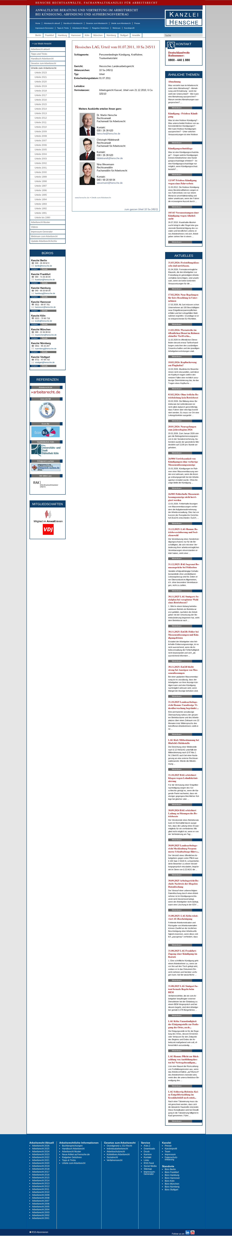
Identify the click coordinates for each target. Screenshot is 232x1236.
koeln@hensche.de (43, 321)
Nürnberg (111, 35)
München (98, 35)
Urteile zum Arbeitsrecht (121, 23)
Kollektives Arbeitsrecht (118, 1154)
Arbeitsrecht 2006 (40, 1203)
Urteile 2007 (41, 140)
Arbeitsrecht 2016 (40, 1174)
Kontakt (147, 1157)
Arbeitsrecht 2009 (40, 1195)
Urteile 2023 (41, 72)
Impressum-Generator (44, 28)
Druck (147, 1151)
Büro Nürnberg (172, 1186)
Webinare (117, 28)
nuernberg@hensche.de (45, 349)
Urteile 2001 (41, 168)
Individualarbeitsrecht (117, 1148)
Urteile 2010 (41, 127)
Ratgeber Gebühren (100, 28)
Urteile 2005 (41, 149)
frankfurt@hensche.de (45, 279)
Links (146, 1160)
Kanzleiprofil (129, 28)
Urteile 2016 (41, 100)
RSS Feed (149, 1163)
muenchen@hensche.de (46, 335)
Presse (137, 23)
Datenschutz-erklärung (171, 1158)
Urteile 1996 (41, 190)
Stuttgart (124, 35)
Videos (34, 227)
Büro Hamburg (172, 1175)
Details (44, 269)
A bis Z (147, 1146)
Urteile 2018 (41, 91)
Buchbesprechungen (72, 1146)
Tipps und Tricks (39, 54)
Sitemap (148, 1169)
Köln (87, 35)
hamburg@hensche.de (45, 293)
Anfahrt (34, 269)
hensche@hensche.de (108, 133)
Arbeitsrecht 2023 (40, 1154)
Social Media (150, 1166)
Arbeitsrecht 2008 (40, 1198)
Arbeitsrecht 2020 (40, 1163)
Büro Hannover (172, 1178)
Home (37, 23)
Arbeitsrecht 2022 (40, 1157)
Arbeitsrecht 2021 (40, 1160)
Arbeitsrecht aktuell (52, 23)
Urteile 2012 (41, 118)
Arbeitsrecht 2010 (40, 1192)
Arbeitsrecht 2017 (40, 1172)
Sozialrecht (112, 1157)
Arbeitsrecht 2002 (40, 1215)
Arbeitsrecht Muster (80, 28)
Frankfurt (49, 35)
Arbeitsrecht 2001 (40, 1218)
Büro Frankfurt (172, 1172)
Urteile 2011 (41, 122)
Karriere (148, 1154)
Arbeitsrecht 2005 (40, 1206)
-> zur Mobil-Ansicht (41, 43)
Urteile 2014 (41, 109)
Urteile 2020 (41, 81)
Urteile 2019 (41, 86)
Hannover (76, 35)
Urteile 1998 (41, 181)
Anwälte (136, 35)
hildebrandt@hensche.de (110, 158)
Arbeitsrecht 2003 (40, 1212)
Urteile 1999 (41, 177)
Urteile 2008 (41, 136)
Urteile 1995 (41, 195)
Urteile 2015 (41, 104)
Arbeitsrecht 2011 (40, 1189)
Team (167, 1151)
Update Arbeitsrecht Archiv (44, 241)
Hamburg (62, 35)
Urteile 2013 (41, 113)
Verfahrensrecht (114, 1160)
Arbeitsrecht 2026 (40, 1146)
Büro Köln (170, 1181)
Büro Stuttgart (171, 1189)
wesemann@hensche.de (110, 183)
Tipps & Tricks (63, 28)
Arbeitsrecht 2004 (40, 1209)
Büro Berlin (170, 1169)
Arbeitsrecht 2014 (40, 1180)
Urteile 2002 (41, 163)
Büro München (172, 1184)
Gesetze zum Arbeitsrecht (96, 23)
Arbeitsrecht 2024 (40, 1151)
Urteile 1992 (41, 208)
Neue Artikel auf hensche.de (76, 1154)
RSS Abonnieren (39, 1232)
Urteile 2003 (41, 158)
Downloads (149, 1148)
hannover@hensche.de (45, 307)
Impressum (170, 1154)
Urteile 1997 (41, 186)
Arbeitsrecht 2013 (40, 1183)
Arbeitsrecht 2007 (40, 1201)
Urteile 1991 (41, 213)
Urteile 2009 (41, 131)
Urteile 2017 (41, 95)
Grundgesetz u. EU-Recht (119, 1146)
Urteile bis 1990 (42, 217)
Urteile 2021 (41, 77)
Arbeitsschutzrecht (116, 1151)
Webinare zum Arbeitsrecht (44, 236)
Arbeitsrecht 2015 (40, 1177)
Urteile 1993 (41, 204)
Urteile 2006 (41, 145)
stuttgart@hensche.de (45, 362)
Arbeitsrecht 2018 (40, 1169)
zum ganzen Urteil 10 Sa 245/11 (141, 209)
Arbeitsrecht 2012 (40, 1186)
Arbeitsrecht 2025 (40, 1148)
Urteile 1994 (41, 199)
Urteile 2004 (41, 154)
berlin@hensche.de (43, 266)
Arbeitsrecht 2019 (40, 1166)
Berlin (38, 35)
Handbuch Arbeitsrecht (72, 23)
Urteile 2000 (41, 172)
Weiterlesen (177, 108)
